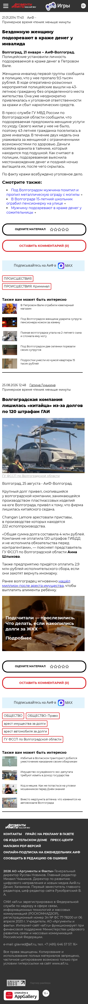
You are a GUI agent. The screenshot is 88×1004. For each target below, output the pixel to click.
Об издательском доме (25, 840)
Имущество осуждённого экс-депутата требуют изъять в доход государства (47, 773)
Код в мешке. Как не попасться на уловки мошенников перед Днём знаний (48, 787)
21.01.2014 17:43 (13, 18)
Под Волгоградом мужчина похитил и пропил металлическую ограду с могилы (43, 192)
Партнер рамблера (40, 983)
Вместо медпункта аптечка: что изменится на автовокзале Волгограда (51, 801)
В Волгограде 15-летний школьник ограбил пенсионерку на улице (39, 201)
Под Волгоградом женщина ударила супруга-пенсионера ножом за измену (51, 320)
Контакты (12, 834)
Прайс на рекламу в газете (49, 834)
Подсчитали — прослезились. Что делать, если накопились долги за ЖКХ (40, 623)
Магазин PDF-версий (22, 846)
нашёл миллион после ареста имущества (36, 583)
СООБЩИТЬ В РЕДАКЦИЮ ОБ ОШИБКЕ (35, 858)
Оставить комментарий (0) (44, 246)
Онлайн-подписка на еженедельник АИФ (41, 852)
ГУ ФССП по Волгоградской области (31, 476)
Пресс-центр (61, 840)
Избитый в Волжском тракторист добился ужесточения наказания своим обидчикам (49, 759)
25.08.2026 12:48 (14, 385)
